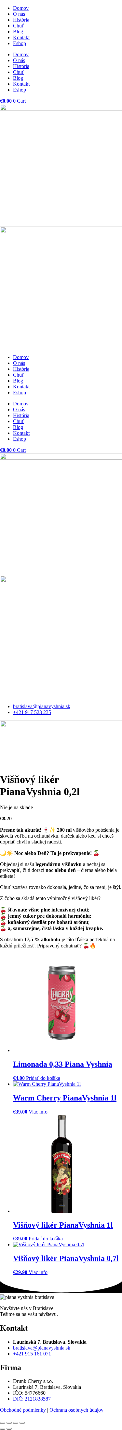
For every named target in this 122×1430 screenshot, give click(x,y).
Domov (21, 8)
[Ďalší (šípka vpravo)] (9, 1429)
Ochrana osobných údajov (76, 1410)
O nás (19, 14)
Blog (18, 31)
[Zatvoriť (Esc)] (22, 1423)
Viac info (38, 1112)
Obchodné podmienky (23, 1410)
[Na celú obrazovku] (9, 1423)
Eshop (19, 43)
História (21, 20)
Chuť (18, 25)
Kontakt (21, 37)
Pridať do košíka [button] (43, 1078)
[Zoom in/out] (2, 1423)
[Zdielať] (15, 1423)
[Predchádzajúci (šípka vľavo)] (2, 1429)
